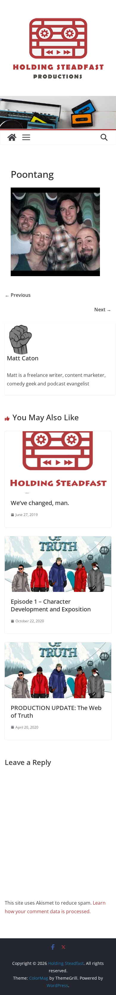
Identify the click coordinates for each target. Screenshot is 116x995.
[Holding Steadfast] (12, 137)
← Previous (18, 295)
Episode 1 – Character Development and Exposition (51, 605)
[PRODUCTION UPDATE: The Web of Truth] (58, 646)
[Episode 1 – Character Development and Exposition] (58, 540)
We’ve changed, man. (40, 503)
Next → (102, 309)
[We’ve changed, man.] (58, 435)
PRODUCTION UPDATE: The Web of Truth (56, 711)
